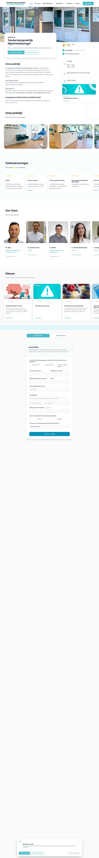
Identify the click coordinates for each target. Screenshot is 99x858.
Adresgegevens (33, 395)
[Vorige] (87, 278)
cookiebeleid (26, 847)
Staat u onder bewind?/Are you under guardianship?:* (43, 415)
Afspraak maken (32, 52)
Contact (77, 3)
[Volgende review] (92, 168)
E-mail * (53, 378)
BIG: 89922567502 (10, 256)
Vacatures (70, 3)
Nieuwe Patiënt (38, 335)
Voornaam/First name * (35, 370)
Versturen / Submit (49, 434)
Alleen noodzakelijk (37, 853)
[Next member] (92, 216)
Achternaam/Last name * (57, 370)
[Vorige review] (87, 168)
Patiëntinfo (59, 3)
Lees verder (65, 101)
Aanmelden (88, 3)
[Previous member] (87, 216)
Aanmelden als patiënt (16, 52)
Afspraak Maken (61, 335)
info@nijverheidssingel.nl (72, 54)
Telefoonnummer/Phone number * (38, 378)
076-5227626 (68, 50)
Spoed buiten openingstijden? (79, 50)
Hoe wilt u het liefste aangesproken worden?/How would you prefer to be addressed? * (48, 361)
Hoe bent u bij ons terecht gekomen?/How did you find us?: (45, 423)
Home (31, 3)
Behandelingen (47, 3)
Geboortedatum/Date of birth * (37, 386)
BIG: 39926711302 (54, 256)
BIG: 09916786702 (32, 254)
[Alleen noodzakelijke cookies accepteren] (79, 841)
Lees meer (30, 190)
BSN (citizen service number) (40, 407)
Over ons (38, 3)
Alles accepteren (24, 853)
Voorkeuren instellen (74, 853)
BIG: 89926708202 (76, 254)
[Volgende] (92, 278)
